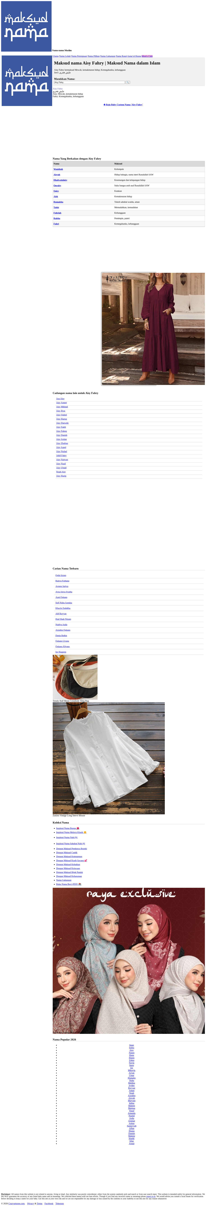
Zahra (131, 1060)
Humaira (132, 1078)
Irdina (131, 1103)
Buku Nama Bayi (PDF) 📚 (68, 884)
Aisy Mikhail (62, 407)
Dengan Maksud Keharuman (69, 876)
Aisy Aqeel (61, 447)
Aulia (131, 1118)
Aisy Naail (61, 463)
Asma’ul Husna (134, 56)
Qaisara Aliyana (62, 646)
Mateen (131, 1106)
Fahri (56, 224)
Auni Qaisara (61, 597)
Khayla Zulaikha (62, 608)
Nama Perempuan (79, 56)
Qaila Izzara (60, 575)
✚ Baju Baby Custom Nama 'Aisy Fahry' (123, 104)
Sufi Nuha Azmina (63, 603)
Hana (131, 1055)
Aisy (131, 1050)
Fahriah (57, 213)
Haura (131, 1058)
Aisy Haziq (61, 476)
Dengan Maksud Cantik (66, 852)
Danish (132, 1133)
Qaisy (56, 191)
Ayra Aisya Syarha (63, 592)
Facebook (49, 1203)
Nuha (131, 1080)
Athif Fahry (61, 455)
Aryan (131, 1073)
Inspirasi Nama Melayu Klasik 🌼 (71, 832)
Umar (131, 1075)
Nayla (131, 1063)
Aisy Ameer (61, 402)
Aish (56, 196)
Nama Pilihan (94, 56)
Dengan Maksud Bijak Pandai (69, 872)
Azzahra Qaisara (62, 630)
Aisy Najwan (62, 459)
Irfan (131, 1141)
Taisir (56, 207)
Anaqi (131, 1143)
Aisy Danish (61, 435)
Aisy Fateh (61, 427)
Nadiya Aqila (61, 624)
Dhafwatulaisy (60, 180)
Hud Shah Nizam (63, 619)
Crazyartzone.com (16, 1203)
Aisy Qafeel (61, 415)
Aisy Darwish (62, 423)
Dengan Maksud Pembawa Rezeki (71, 848)
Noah (131, 1093)
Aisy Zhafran (62, 443)
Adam (131, 1090)
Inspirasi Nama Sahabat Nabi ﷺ (70, 843)
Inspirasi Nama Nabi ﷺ (66, 837)
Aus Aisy (60, 398)
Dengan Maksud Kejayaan (68, 868)
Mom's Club (147, 56)
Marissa (131, 1108)
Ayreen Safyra (61, 586)
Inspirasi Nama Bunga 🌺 (67, 828)
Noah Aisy (61, 472)
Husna (132, 1131)
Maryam (131, 1100)
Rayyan (131, 1088)
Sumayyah (131, 1126)
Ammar (131, 1121)
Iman (131, 1045)
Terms (39, 1203)
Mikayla (131, 1070)
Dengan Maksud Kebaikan (68, 864)
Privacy (30, 1203)
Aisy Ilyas (60, 411)
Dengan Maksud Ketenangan (69, 856)
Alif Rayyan (60, 613)
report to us (150, 1196)
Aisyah (57, 174)
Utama (56, 56)
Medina (131, 1083)
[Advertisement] (128, 132)
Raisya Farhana (62, 581)
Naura (131, 1053)
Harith (131, 1138)
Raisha (57, 218)
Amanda (131, 1113)
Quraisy (57, 185)
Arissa (131, 1123)
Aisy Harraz (61, 419)
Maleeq (131, 1136)
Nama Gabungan (107, 56)
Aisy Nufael (61, 451)
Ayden (132, 1085)
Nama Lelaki (65, 56)
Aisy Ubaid (61, 468)
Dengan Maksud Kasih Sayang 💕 (71, 860)
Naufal (132, 1116)
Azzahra (131, 1095)
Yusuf (131, 1111)
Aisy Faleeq (61, 431)
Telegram (59, 1203)
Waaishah (58, 169)
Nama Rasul (121, 56)
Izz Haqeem (60, 652)
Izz (131, 1068)
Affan (131, 1128)
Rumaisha (58, 202)
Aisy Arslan (61, 439)
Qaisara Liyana (62, 641)
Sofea (131, 1047)
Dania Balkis (61, 635)
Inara (131, 1065)
